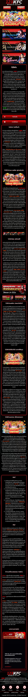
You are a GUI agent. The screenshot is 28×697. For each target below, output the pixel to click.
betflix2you (6, 692)
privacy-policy (14, 692)
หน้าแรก (3, 690)
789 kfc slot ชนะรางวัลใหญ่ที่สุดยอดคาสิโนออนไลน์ (13, 654)
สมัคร (17, 690)
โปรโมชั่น (10, 690)
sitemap (22, 692)
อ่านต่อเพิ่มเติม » (8, 666)
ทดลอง (24, 690)
